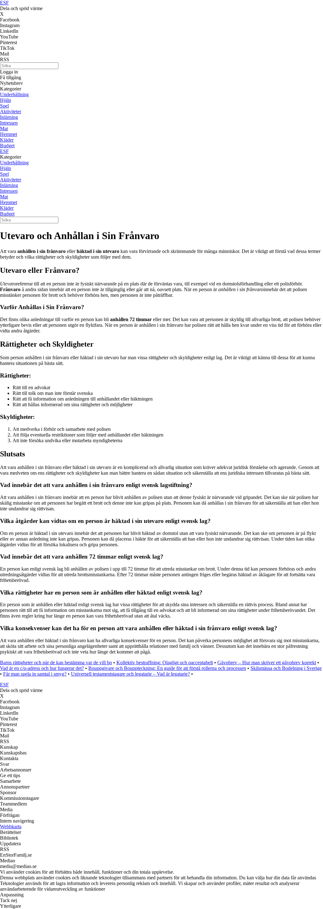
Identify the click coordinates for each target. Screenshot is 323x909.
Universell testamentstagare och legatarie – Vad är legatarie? (130, 674)
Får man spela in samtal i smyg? (35, 674)
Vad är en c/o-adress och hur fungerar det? (42, 668)
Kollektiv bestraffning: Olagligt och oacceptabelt (164, 662)
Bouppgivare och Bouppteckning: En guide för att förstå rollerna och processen (167, 668)
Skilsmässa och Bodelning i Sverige (286, 668)
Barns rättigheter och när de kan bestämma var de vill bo (56, 662)
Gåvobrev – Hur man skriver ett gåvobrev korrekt (266, 662)
